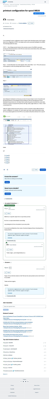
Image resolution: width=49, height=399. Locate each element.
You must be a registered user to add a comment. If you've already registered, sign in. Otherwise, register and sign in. (22, 234)
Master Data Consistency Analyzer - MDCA (12, 326)
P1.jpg (6, 155)
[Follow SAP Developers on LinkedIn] (27, 381)
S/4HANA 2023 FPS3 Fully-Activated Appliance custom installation (18, 330)
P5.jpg (6, 157)
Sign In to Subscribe (38, 13)
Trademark (12, 392)
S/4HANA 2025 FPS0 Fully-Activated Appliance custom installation (18, 322)
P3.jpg (6, 159)
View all (5, 374)
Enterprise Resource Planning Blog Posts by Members (16, 336)
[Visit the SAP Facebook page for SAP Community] (21, 381)
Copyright (12, 388)
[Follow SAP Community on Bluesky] (23, 381)
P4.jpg (6, 160)
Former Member (10, 19)
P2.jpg (6, 162)
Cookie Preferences (12, 395)
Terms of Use (36, 385)
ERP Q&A (33, 4)
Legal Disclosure (36, 388)
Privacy (12, 385)
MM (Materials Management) (9, 28)
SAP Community (6, 4)
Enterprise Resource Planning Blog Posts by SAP (15, 319)
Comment (42, 169)
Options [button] (45, 13)
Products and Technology (14, 4)
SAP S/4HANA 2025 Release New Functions (13, 334)
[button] (29, 23)
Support (36, 392)
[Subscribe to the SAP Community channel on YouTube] (25, 381)
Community (10, 1)
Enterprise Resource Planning (25, 4)
